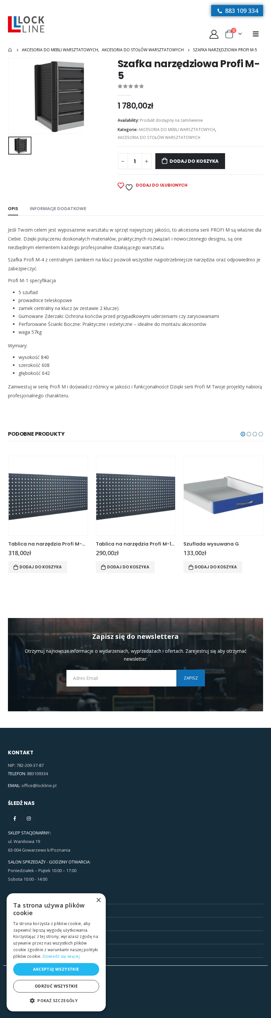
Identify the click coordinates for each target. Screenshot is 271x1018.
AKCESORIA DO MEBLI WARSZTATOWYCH (176, 129)
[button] (243, 434)
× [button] (98, 900)
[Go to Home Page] (10, 50)
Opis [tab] (13, 208)
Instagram (29, 818)
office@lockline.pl (39, 785)
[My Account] (214, 33)
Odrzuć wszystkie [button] (56, 986)
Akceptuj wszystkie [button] (56, 969)
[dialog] (56, 952)
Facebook (14, 818)
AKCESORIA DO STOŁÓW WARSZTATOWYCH (159, 137)
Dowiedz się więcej (61, 956)
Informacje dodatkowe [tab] (58, 208)
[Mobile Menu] (256, 33)
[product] (48, 495)
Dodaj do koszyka (194, 161)
